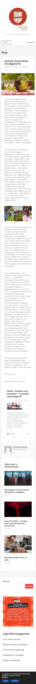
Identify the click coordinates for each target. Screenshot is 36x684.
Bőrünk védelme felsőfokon (15, 644)
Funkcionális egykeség (13, 650)
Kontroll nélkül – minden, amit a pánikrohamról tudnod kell (16, 523)
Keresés (6, 581)
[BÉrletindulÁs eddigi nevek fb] (18, 611)
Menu (7, 42)
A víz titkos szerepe (12, 639)
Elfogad (6, 681)
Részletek (5, 677)
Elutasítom (15, 681)
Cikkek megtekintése (20, 449)
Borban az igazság (11, 660)
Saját (15, 67)
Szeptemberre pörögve (13, 655)
